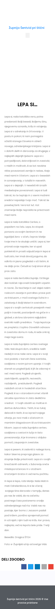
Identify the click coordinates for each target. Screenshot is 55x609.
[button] (28, 35)
